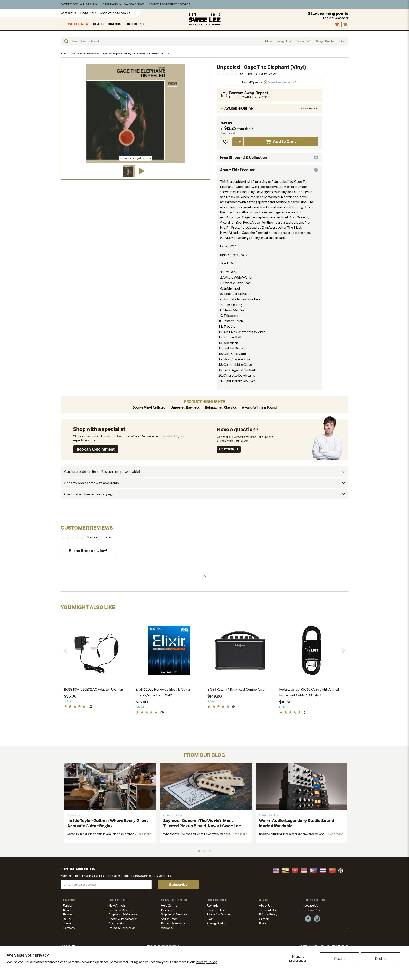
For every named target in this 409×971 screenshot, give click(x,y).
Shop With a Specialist (115, 12)
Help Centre (169, 905)
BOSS (67, 919)
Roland (67, 910)
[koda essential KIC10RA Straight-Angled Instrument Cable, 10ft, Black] (312, 652)
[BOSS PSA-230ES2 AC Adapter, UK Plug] (96, 652)
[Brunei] (286, 870)
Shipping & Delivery (174, 914)
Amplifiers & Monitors (123, 914)
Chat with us (228, 449)
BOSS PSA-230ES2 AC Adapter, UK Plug (93, 689)
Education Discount (220, 914)
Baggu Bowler (325, 41)
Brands (114, 24)
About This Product (237, 170)
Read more (144, 833)
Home (64, 53)
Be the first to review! (263, 73)
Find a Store (88, 12)
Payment (167, 910)
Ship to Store (308, 108)
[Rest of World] (341, 870)
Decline (380, 958)
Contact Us (68, 12)
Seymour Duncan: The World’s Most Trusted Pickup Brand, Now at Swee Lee (202, 823)
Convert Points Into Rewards (169, 4)
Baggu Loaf (284, 41)
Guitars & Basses (120, 910)
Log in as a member (335, 18)
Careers (264, 919)
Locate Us (311, 905)
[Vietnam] (296, 870)
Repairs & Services (173, 923)
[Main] (204, 19)
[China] (333, 870)
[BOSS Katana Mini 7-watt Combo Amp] (240, 652)
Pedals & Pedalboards (123, 919)
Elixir (342, 41)
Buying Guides (216, 923)
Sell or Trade (169, 919)
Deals (98, 24)
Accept (339, 958)
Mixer (269, 41)
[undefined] (65, 41)
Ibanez (67, 914)
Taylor (67, 923)
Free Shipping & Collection (243, 157)
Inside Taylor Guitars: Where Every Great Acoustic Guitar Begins (107, 823)
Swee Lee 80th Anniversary (79, 4)
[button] (129, 171)
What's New (78, 24)
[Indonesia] (305, 870)
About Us (265, 905)
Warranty (167, 928)
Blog (210, 919)
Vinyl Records (78, 53)
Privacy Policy (206, 962)
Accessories (117, 923)
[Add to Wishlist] (225, 141)
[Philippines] (315, 870)
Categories (135, 24)
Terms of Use (268, 910)
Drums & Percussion (122, 928)
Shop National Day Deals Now (123, 4)
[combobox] (162, 41)
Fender (67, 905)
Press (263, 923)
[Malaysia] (277, 870)
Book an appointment (96, 449)
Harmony (69, 928)
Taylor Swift (304, 41)
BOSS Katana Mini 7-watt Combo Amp (236, 689)
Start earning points (328, 13)
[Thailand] (324, 870)
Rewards (212, 905)
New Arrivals (117, 905)
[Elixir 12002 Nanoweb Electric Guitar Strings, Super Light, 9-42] (168, 652)
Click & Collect (216, 910)
